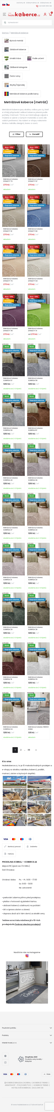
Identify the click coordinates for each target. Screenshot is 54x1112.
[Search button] (5, 22)
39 (29, 750)
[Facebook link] (5, 1056)
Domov (5, 33)
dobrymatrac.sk (32, 3)
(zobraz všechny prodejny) (28, 924)
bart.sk (40, 1105)
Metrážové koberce (19, 33)
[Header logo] (24, 14)
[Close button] (4, 14)
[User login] (45, 14)
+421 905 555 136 (45, 6)
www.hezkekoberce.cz (21, 1105)
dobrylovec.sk (45, 3)
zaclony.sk (21, 3)
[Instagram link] (5, 1062)
